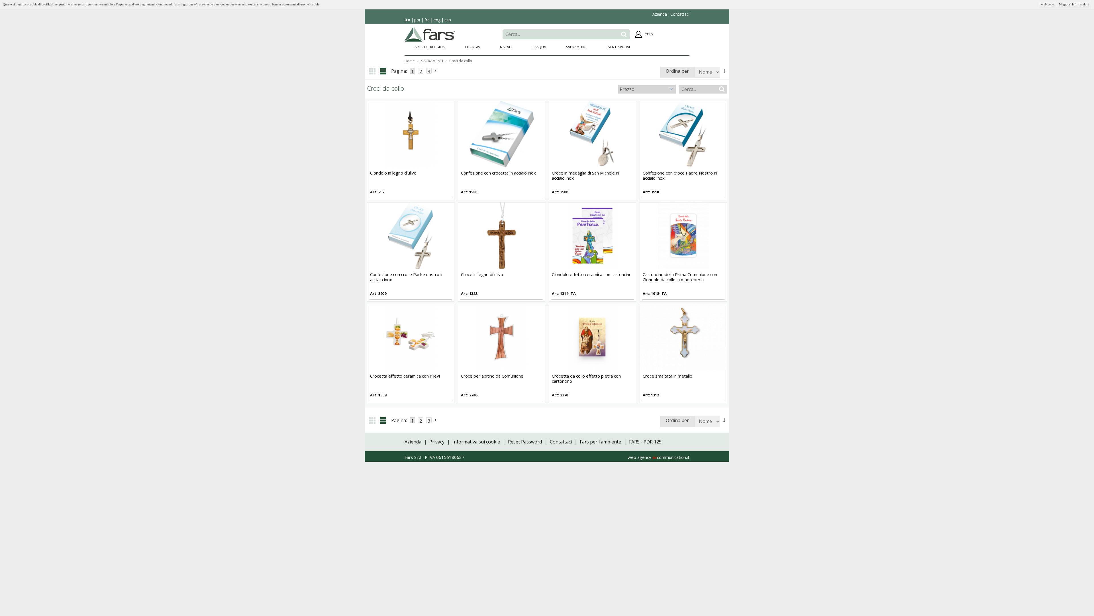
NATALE (506, 46)
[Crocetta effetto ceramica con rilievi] (410, 337)
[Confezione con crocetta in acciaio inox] (501, 134)
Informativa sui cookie (476, 442)
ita (407, 20)
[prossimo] (435, 71)
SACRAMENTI (576, 46)
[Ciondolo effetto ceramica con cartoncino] (592, 235)
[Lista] (383, 71)
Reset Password (525, 442)
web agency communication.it (658, 457)
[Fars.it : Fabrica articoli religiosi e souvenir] (430, 34)
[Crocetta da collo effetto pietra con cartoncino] (592, 337)
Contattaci (679, 14)
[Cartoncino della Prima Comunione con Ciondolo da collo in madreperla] (683, 235)
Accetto (1049, 4)
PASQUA (539, 46)
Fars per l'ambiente (600, 442)
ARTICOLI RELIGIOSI (430, 46)
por (417, 20)
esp (447, 20)
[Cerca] (624, 34)
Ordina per (677, 71)
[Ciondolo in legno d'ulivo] (410, 134)
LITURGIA (472, 46)
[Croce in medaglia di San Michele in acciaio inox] (592, 134)
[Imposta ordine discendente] (724, 71)
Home (410, 60)
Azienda (659, 14)
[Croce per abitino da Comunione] (501, 337)
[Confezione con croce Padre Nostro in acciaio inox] (683, 134)
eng (437, 20)
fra (427, 20)
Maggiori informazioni (1074, 4)
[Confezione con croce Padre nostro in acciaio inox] (410, 235)
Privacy (436, 442)
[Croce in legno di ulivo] (501, 235)
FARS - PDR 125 (645, 442)
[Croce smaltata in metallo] (683, 337)
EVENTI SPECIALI (619, 46)
